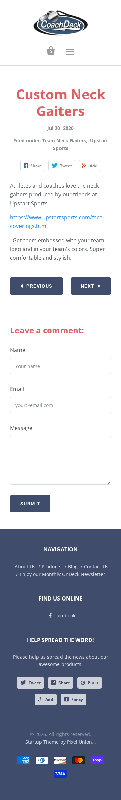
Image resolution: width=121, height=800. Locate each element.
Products (52, 566)
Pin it (93, 683)
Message (21, 428)
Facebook (64, 615)
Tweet (35, 683)
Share (64, 683)
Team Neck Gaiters (64, 140)
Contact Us (96, 566)
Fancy (77, 699)
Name (17, 350)
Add (49, 699)
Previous (39, 286)
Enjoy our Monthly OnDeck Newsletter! (63, 574)
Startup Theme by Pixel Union (58, 742)
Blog (73, 566)
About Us (25, 566)
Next (88, 286)
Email (17, 389)
